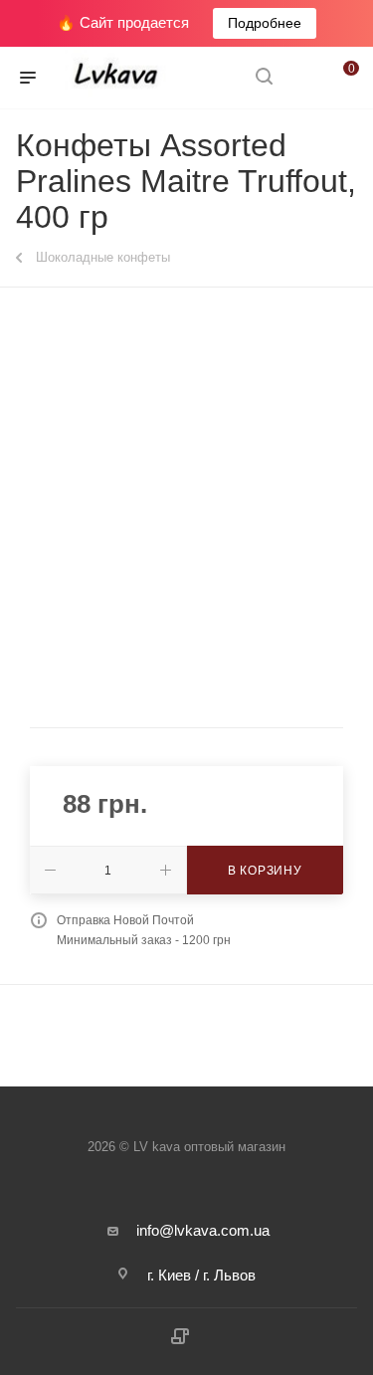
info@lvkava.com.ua (203, 1230)
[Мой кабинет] (301, 78)
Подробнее (264, 23)
